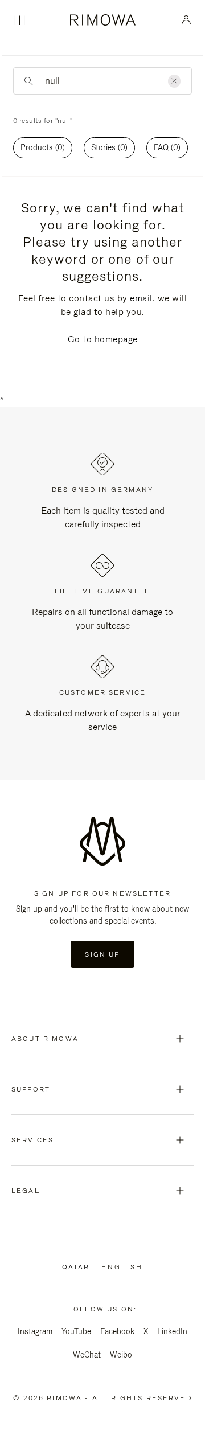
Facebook (117, 1331)
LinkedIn (172, 1331)
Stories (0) (109, 147)
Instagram (35, 1331)
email (141, 298)
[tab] (42, 147)
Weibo (121, 1355)
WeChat (87, 1354)
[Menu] (19, 20)
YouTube (76, 1331)
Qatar (78, 1267)
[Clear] (174, 81)
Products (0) (42, 147)
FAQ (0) (167, 147)
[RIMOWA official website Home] (103, 20)
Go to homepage (103, 339)
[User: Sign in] (186, 19)
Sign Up (102, 954)
